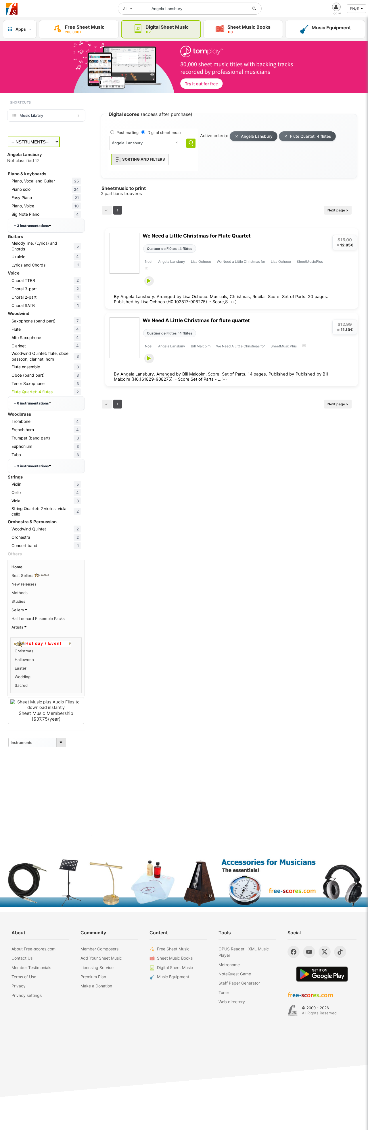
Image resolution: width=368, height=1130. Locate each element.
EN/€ (354, 8)
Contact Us (22, 958)
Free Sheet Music (173, 948)
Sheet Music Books (175, 958)
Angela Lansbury (257, 136)
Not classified (23, 160)
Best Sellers (23, 575)
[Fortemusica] (293, 1010)
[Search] (190, 143)
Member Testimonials (31, 967)
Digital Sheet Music (175, 967)
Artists (18, 627)
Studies (18, 601)
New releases (24, 584)
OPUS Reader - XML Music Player (243, 952)
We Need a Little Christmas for (241, 261)
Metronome (229, 964)
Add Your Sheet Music (101, 958)
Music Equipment (173, 976)
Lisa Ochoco (201, 261)
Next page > (337, 210)
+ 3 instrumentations (31, 225)
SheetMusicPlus (310, 261)
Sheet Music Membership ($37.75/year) (46, 716)
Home (17, 567)
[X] (325, 952)
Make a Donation (96, 985)
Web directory (231, 1001)
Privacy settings (27, 995)
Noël (148, 261)
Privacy (19, 985)
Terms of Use (24, 976)
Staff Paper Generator (239, 983)
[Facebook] (294, 952)
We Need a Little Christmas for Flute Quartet (197, 236)
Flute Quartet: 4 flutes (310, 136)
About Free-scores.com (33, 948)
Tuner (223, 992)
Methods (20, 592)
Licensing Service (97, 967)
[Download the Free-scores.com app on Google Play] (322, 974)
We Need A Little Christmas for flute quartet (196, 320)
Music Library (31, 115)
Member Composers (99, 948)
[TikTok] (340, 952)
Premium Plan (93, 976)
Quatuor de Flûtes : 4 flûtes (169, 248)
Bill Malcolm (200, 346)
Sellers (18, 610)
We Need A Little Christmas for (240, 346)
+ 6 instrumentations (31, 403)
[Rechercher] (254, 8)
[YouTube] (309, 952)
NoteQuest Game (234, 973)
